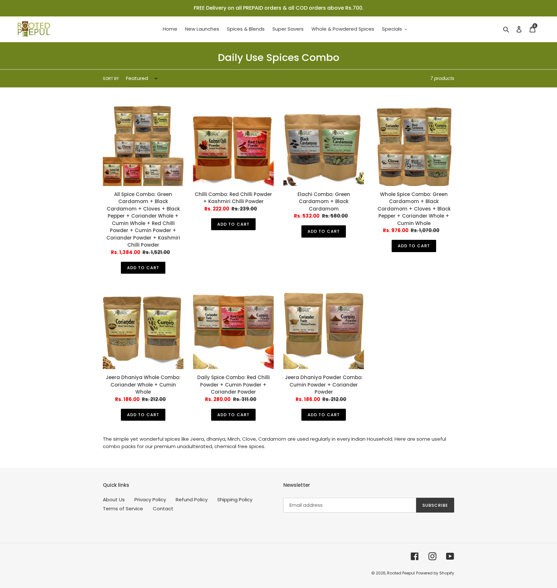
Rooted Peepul (401, 573)
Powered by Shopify (435, 573)
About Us (114, 499)
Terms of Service (123, 508)
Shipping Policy (234, 499)
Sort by (111, 78)
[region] (278, 8)
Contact (163, 508)
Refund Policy (192, 499)
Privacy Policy (150, 499)
